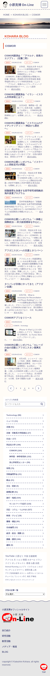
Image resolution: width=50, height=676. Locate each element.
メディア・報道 (9, 646)
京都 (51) (10, 427)
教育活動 (6, 641)
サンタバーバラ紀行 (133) (20, 504)
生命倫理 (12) (12, 527)
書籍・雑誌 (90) (13, 521)
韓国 (25, 560)
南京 (29, 576)
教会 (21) (10, 480)
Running (15, 567)
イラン (39, 560)
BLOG (5, 652)
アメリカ (9, 560)
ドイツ (8, 563)
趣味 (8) (9, 545)
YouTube (10, 556)
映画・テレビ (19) (14, 515)
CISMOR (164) (15, 450)
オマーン (20, 570)
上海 (34, 570)
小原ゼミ (19, 556)
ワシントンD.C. (20, 576)
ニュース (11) (12, 421)
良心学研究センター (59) (19, 462)
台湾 (29, 573)
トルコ (19, 560)
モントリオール (37, 573)
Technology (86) (13, 415)
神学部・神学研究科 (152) (20, 456)
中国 (26, 556)
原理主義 (28, 570)
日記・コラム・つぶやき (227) (19, 510)
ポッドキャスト (19, 563)
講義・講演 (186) (13, 539)
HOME (6, 15)
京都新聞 (33, 556)
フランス (24, 580)
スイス (18, 580)
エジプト (23, 567)
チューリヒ (9, 576)
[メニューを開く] (44, 4)
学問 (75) (10, 468)
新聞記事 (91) (12, 492)
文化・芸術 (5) (12, 486)
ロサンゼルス (10, 580)
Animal (8, 567)
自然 (37, 563)
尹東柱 (33, 576)
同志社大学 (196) (13, 445)
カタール (31, 560)
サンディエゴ (10, 570)
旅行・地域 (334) (13, 498)
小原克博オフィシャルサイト (16, 609)
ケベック (31, 580)
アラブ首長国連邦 (12, 573)
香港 (28, 563)
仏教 (33, 563)
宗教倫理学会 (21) (14, 474)
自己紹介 (6, 630)
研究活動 (6, 636)
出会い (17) (11, 439)
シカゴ (40, 567)
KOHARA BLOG (20, 15)
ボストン (23, 573)
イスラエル (31, 567)
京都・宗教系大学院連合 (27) (18, 433)
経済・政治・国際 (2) (15, 533)
